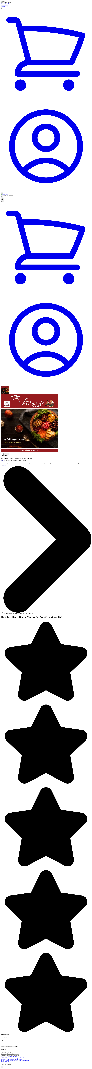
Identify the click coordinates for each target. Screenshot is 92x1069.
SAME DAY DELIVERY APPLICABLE (9, 1046)
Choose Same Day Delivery (13, 1055)
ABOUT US (3, 1056)
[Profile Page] (46, 191)
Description (6, 454)
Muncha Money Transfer (6, 3)
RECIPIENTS (4, 1059)
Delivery (5, 455)
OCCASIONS (4, 1058)
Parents (9, 1059)
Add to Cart (3, 1055)
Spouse (12, 1059)
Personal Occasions (12, 1058)
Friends (20, 1059)
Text (2, 1052)
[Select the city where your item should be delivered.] (1, 8)
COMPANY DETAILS (12, 1056)
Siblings (16, 1059)
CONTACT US (4, 1060)
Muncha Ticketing (5, 5)
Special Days (20, 1058)
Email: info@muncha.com (14, 1060)
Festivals (25, 1058)
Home (5, 465)
